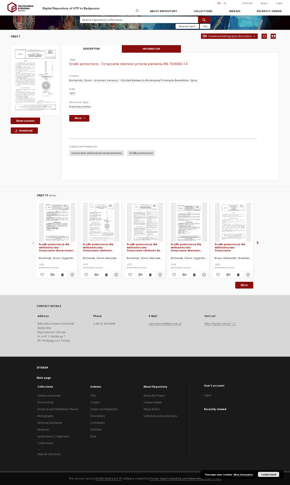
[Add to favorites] (264, 36)
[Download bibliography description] (52, 275)
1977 (72, 93)
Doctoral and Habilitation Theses (58, 409)
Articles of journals (49, 395)
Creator (95, 402)
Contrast (247, 3)
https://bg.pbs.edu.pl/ (218, 323)
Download (25, 130)
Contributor (97, 423)
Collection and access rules (160, 416)
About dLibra (152, 409)
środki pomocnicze (141, 153)
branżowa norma (80, 106)
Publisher (96, 429)
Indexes (235, 11)
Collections (203, 11)
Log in (207, 395)
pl (225, 3)
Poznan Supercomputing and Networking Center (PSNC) (185, 478)
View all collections (49, 454)
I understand (268, 474)
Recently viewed (269, 11)
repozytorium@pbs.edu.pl (165, 323)
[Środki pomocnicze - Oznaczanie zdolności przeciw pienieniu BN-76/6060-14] (35, 80)
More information (243, 474)
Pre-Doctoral (45, 402)
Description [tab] (91, 48)
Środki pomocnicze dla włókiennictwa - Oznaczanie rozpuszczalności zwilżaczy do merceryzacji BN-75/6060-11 (232, 247)
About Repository (163, 11)
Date (93, 436)
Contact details (153, 402)
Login (279, 3)
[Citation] (273, 36)
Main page (44, 378)
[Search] (204, 19)
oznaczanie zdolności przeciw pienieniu (96, 153)
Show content (25, 121)
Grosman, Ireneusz (106, 80)
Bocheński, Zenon (80, 80)
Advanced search (187, 26)
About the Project (154, 395)
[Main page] (137, 11)
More (244, 285)
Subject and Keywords (103, 409)
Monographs (45, 416)
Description (97, 416)
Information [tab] (151, 48)
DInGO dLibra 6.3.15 (108, 478)
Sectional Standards (50, 423)
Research (43, 429)
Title (93, 395)
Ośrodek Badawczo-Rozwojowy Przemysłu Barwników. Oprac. (159, 80)
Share (264, 3)
